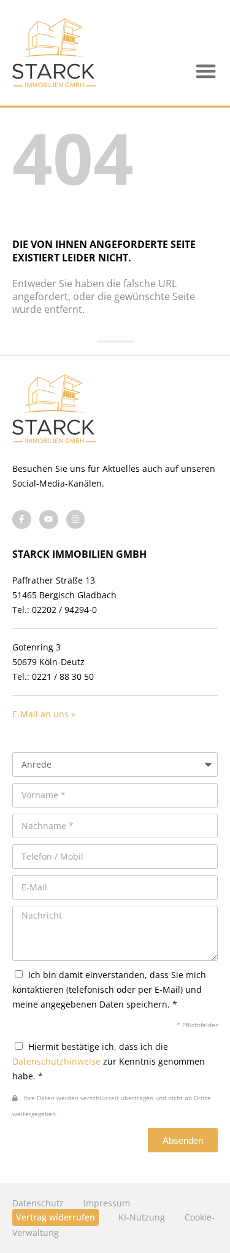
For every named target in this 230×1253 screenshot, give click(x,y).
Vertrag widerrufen (55, 1217)
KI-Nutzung (141, 1217)
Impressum (106, 1203)
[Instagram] (75, 519)
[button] (206, 71)
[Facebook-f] (21, 519)
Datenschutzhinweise (56, 1061)
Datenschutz (38, 1203)
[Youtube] (48, 519)
